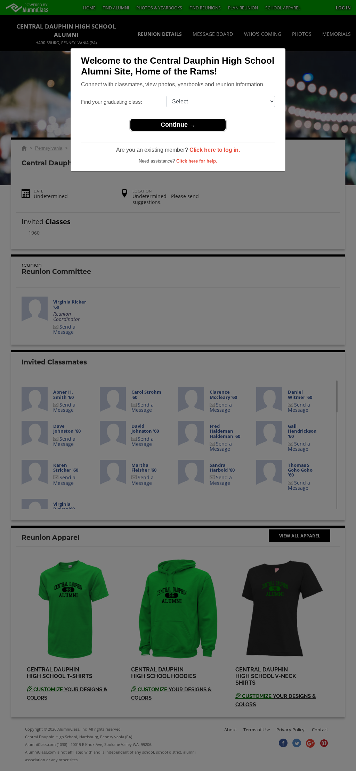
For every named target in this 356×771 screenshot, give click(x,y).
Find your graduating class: (111, 102)
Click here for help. (196, 161)
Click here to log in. (214, 150)
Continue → (178, 124)
